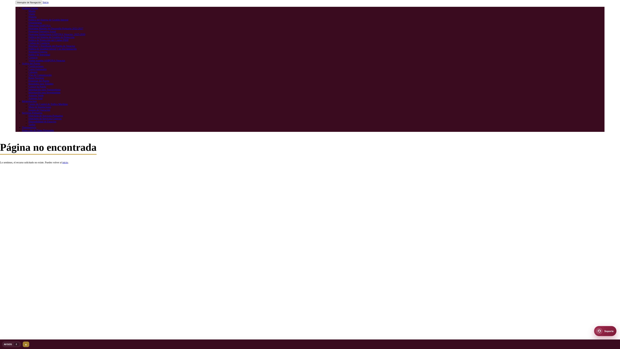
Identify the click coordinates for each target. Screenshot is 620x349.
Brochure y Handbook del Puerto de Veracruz (51, 46)
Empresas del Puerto (38, 80)
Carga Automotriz (37, 69)
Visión (31, 14)
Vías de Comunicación (40, 75)
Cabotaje (32, 72)
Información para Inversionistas (44, 92)
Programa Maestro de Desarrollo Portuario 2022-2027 (55, 28)
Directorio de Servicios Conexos (45, 118)
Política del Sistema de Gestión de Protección (51, 37)
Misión (32, 11)
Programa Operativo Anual (42, 31)
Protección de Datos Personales (38, 130)
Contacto (33, 57)
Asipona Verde (36, 95)
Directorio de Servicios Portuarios (45, 115)
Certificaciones (36, 66)
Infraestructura (29, 101)
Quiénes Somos (30, 8)
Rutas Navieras (36, 78)
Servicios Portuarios (32, 112)
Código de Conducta (39, 43)
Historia (32, 17)
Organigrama (35, 22)
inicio (65, 162)
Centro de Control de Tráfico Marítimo (48, 104)
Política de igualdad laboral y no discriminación (52, 49)
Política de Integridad (39, 54)
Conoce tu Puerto (37, 86)
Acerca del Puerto (31, 63)
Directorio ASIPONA (39, 25)
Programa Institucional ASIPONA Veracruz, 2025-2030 (56, 34)
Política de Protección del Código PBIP (48, 40)
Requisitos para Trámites (40, 83)
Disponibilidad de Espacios (42, 121)
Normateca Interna (37, 51)
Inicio (46, 2)
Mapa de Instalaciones (39, 107)
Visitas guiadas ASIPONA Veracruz (46, 60)
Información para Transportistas (44, 89)
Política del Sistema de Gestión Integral (48, 19)
